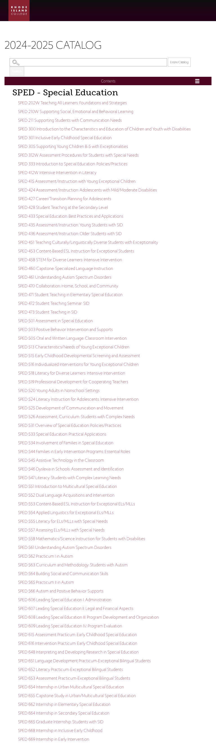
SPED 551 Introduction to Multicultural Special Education (67, 486)
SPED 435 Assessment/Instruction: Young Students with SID (70, 225)
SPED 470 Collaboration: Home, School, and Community (68, 286)
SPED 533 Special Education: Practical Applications (62, 434)
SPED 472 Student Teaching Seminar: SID (53, 303)
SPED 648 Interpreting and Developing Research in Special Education (78, 652)
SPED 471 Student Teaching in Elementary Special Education (70, 295)
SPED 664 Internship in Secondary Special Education (63, 713)
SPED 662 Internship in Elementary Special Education (64, 704)
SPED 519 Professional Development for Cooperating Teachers (73, 382)
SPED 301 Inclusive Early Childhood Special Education (65, 138)
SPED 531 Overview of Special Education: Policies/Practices (69, 425)
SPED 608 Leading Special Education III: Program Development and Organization (88, 617)
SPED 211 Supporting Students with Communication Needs (70, 120)
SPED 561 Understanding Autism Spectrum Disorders (64, 547)
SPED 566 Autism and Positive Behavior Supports (61, 591)
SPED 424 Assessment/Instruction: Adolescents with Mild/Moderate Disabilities (87, 190)
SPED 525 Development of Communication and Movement (70, 408)
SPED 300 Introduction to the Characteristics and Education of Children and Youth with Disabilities (104, 129)
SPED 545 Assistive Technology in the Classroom (61, 460)
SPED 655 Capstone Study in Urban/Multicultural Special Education (77, 696)
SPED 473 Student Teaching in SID (47, 312)
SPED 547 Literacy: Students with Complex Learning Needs (69, 478)
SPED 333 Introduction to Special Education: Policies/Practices (72, 164)
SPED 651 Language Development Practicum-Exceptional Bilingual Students (84, 661)
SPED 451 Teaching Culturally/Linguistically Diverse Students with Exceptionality (88, 242)
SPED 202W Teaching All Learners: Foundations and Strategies (72, 103)
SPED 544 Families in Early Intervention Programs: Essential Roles (74, 451)
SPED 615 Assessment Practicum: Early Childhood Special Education (77, 635)
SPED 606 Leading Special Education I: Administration (64, 600)
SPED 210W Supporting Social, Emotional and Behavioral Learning (75, 111)
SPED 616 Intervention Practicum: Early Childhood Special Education (77, 643)
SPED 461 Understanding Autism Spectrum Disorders (64, 277)
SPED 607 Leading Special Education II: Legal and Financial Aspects (75, 608)
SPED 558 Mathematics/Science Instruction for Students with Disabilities (81, 539)
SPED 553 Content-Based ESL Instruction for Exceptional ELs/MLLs (76, 504)
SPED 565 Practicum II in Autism (46, 582)
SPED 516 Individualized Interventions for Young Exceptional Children (78, 364)
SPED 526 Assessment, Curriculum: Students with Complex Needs (76, 417)
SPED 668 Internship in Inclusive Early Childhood (60, 730)
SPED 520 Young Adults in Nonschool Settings (59, 390)
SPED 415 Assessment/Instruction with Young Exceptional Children (77, 181)
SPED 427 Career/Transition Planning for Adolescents (64, 199)
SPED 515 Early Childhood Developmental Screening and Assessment (79, 356)
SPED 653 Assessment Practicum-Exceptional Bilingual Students (74, 678)
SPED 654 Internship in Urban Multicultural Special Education (71, 687)
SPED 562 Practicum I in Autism (45, 556)
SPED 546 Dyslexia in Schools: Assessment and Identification (71, 469)
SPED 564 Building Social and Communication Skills (63, 573)
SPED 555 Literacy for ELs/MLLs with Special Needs (63, 521)
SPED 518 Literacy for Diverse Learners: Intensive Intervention (71, 373)
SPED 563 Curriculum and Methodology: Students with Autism (73, 565)
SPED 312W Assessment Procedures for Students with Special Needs (78, 155)
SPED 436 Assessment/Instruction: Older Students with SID (70, 234)
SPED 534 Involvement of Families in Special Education (65, 443)
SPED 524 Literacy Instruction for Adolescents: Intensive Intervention (78, 399)
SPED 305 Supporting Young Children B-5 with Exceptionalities (73, 146)
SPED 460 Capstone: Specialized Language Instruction (65, 268)
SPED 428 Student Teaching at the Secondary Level (63, 207)
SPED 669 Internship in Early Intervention (53, 739)
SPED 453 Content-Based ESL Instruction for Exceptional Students (76, 251)
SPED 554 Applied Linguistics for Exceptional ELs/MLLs (66, 512)
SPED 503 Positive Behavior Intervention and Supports (65, 329)
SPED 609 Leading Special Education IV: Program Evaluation (70, 626)
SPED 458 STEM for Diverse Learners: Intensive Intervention (70, 260)
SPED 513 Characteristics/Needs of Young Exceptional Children (73, 347)
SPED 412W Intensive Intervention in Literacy (57, 172)
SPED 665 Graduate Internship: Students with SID (61, 722)
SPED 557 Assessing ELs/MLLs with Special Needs (61, 530)
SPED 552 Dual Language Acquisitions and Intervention (66, 495)
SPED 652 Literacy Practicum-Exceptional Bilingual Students (70, 669)
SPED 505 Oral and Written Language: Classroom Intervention (72, 338)
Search (17, 71)
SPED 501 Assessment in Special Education (55, 321)
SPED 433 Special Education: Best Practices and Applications (70, 216)
